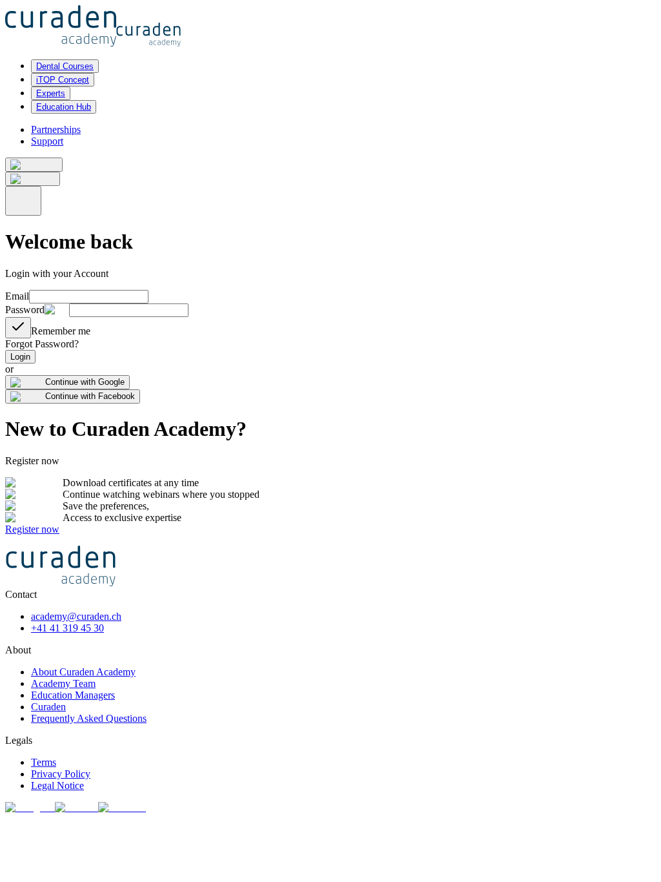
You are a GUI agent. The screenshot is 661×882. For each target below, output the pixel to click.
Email (17, 296)
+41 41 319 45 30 (67, 627)
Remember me (60, 330)
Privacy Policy (60, 773)
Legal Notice (57, 785)
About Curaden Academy (83, 671)
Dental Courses (65, 66)
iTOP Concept (62, 80)
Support (47, 141)
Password (25, 309)
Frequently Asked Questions (89, 718)
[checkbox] (18, 327)
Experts (50, 93)
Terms (43, 762)
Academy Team (63, 683)
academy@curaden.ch (76, 616)
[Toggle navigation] (23, 201)
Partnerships (56, 129)
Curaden (48, 706)
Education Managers (73, 695)
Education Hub (63, 107)
